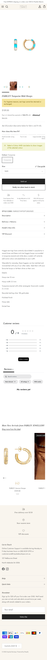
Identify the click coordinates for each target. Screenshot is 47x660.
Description (6, 215)
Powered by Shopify (22, 652)
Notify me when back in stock (24, 187)
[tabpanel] (23, 395)
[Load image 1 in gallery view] (23, 45)
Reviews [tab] (8, 369)
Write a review (23, 359)
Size (3, 166)
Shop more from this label (11, 429)
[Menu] (2, 6)
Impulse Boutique (12, 652)
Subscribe (23, 617)
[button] (23, 339)
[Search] (8, 6)
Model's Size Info (8, 228)
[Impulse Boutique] (23, 6)
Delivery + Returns (9, 222)
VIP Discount (7, 234)
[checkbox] (37, 382)
